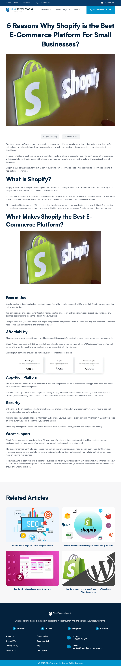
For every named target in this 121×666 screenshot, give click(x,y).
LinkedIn (48, 628)
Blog (36, 3)
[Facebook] (14, 628)
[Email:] (69, 646)
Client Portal (110, 3)
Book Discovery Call (102, 9)
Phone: (76, 636)
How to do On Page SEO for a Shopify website (32, 545)
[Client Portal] (102, 3)
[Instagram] (69, 628)
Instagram (76, 628)
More (75, 9)
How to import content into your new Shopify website (88, 545)
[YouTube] (97, 628)
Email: (75, 645)
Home (8, 3)
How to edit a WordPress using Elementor (32, 589)
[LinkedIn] (42, 628)
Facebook (21, 628)
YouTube (104, 628)
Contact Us (45, 3)
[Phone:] (69, 638)
